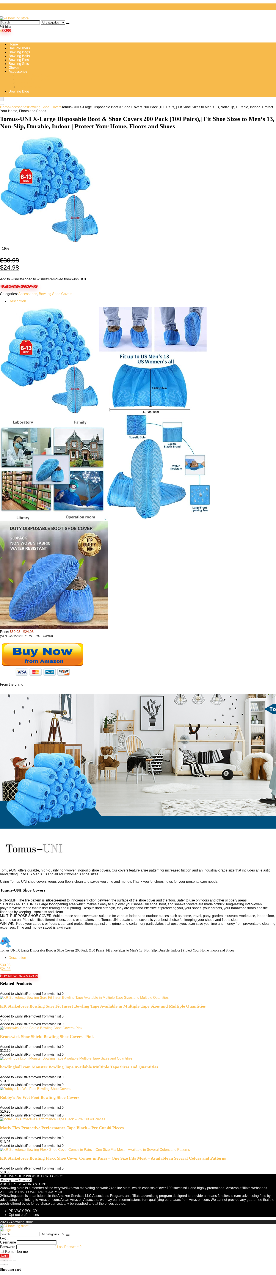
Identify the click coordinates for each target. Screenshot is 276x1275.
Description (17, 301)
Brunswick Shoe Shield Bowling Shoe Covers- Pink (47, 1036)
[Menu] (1, 99)
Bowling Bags (19, 52)
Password (7, 1247)
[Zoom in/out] (14, 1260)
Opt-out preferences (24, 1215)
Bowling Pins (19, 60)
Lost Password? (69, 1247)
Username (8, 1242)
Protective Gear (29, 87)
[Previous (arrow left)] (1, 1264)
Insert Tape (25, 83)
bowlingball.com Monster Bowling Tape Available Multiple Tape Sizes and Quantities (79, 1067)
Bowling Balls (19, 56)
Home (13, 44)
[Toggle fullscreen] (10, 1260)
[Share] (6, 1260)
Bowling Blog (19, 91)
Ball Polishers (19, 48)
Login (4, 1255)
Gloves (14, 67)
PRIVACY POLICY (23, 1211)
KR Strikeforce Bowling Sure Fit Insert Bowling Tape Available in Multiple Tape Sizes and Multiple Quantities (103, 1006)
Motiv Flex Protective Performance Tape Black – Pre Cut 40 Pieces (62, 1127)
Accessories (18, 71)
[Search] (67, 23)
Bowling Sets (19, 64)
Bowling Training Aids (34, 79)
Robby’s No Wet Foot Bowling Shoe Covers (40, 1097)
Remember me (16, 1251)
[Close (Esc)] (1, 1260)
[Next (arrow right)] (6, 1264)
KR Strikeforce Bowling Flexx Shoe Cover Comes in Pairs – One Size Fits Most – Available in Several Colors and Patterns (113, 1158)
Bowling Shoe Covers (34, 75)
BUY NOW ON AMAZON (19, 286)
